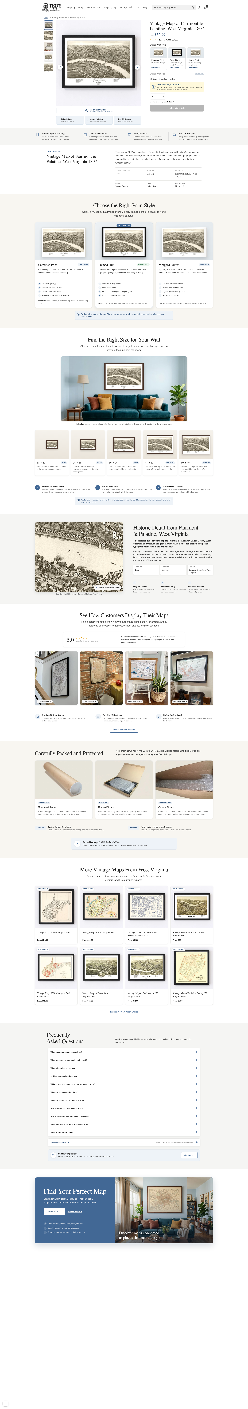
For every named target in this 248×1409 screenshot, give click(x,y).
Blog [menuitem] (145, 7)
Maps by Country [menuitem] (75, 7)
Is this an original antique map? (65, 1076)
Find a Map (54, 1211)
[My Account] (199, 7)
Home (46, 18)
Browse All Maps (75, 1211)
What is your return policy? (63, 1132)
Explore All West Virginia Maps (124, 1012)
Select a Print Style (177, 108)
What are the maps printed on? (64, 1092)
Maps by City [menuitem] (110, 7)
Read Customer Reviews (124, 729)
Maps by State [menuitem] (93, 7)
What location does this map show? (66, 1052)
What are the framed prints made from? (68, 1100)
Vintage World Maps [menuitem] (129, 7)
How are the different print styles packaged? (70, 1116)
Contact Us (189, 1155)
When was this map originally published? (69, 1060)
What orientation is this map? (64, 1068)
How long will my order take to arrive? (67, 1108)
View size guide (199, 74)
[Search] (192, 7)
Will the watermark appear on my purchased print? (73, 1084)
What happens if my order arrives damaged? (70, 1124)
